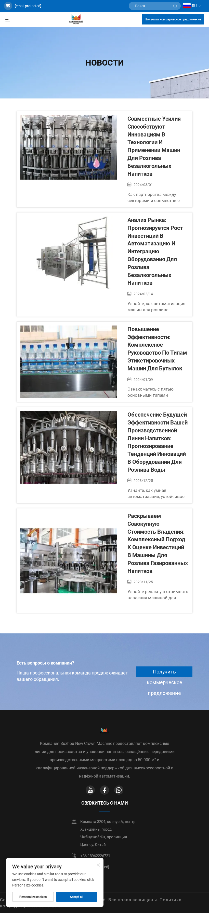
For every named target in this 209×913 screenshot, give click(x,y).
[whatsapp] (118, 790)
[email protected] (28, 6)
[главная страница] (76, 19)
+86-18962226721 (95, 856)
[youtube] (90, 790)
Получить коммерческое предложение (173, 19)
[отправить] (175, 6)
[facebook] (104, 790)
